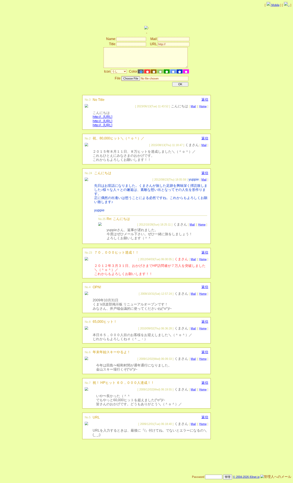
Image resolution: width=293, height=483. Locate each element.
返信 (204, 99)
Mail (193, 106)
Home (203, 106)
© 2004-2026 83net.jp (246, 477)
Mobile (274, 5)
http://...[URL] (102, 117)
